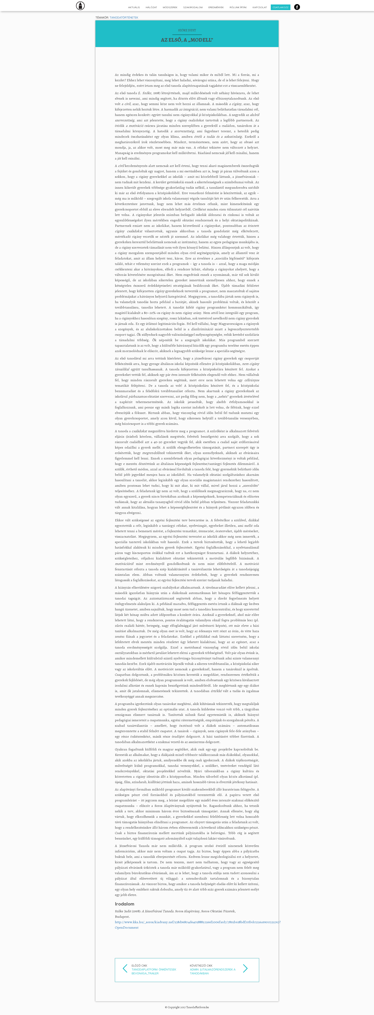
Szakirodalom (193, 7)
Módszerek (170, 7)
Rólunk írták (238, 7)
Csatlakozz (280, 7)
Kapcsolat (260, 7)
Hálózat (151, 7)
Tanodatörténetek (124, 17)
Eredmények (216, 7)
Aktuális (134, 7)
